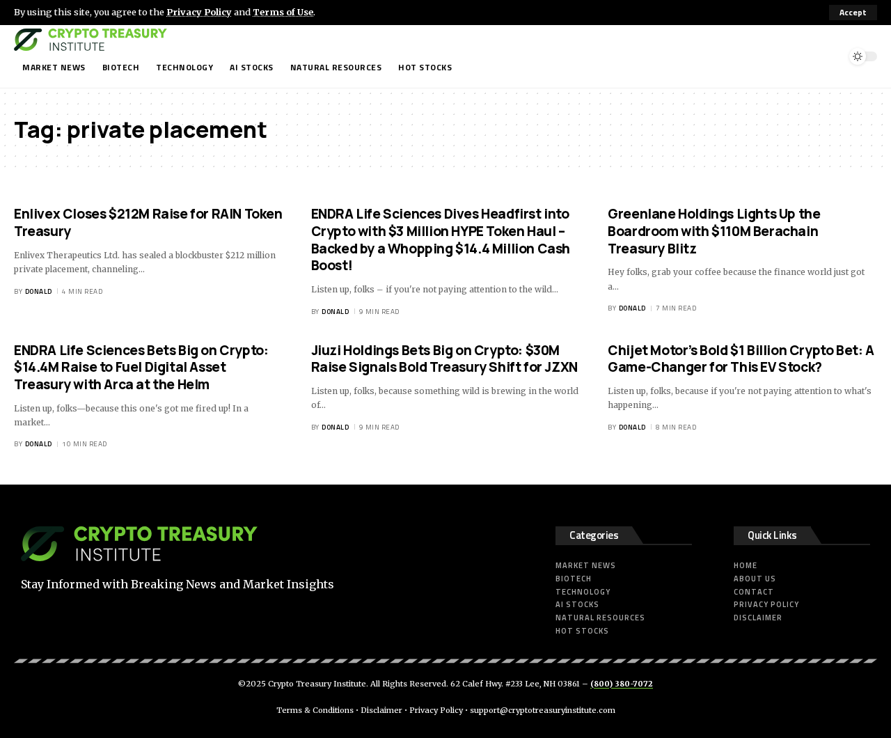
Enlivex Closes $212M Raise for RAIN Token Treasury (148, 222)
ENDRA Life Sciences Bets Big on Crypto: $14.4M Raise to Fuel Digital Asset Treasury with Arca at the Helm (141, 367)
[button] (853, 12)
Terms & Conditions (315, 710)
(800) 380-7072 (621, 684)
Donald (38, 291)
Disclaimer (381, 710)
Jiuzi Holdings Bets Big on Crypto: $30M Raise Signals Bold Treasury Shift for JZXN (444, 359)
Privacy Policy (199, 11)
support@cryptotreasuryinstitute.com (542, 710)
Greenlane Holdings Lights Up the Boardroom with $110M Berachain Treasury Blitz (714, 231)
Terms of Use (283, 11)
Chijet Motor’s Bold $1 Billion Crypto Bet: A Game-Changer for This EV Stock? (741, 359)
